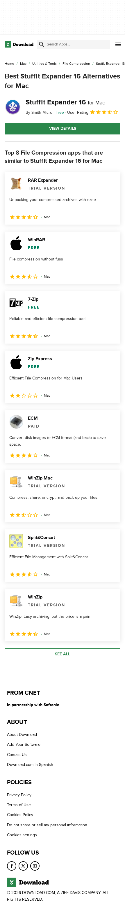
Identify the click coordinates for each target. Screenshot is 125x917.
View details (62, 128)
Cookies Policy (20, 815)
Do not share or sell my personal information (47, 824)
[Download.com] (19, 44)
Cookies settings (22, 834)
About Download (22, 734)
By (39, 112)
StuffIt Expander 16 (65, 102)
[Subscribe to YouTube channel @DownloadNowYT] (35, 866)
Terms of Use (19, 804)
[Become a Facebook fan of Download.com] (11, 866)
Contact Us (17, 754)
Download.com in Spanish (30, 764)
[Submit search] (41, 44)
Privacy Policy (19, 794)
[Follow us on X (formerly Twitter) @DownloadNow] (23, 866)
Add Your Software (23, 744)
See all (62, 654)
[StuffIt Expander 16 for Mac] (13, 107)
